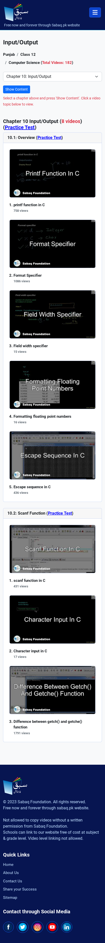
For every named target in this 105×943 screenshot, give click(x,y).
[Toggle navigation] (95, 12)
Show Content (16, 89)
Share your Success (20, 889)
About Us (11, 872)
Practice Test (20, 127)
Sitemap (10, 897)
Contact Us (12, 881)
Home (8, 864)
